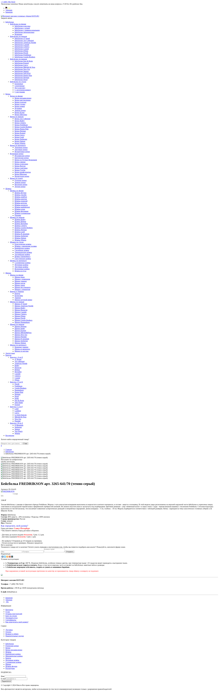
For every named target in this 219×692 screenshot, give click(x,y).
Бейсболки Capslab (22, 45)
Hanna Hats (19, 392)
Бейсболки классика (22, 26)
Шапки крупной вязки (23, 300)
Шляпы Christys (21, 226)
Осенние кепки (21, 180)
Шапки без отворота (22, 287)
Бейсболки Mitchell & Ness (25, 67)
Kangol (17, 405)
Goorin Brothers (20, 388)
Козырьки (18, 34)
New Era (18, 419)
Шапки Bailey (20, 308)
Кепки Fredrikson (21, 125)
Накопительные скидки (14, 636)
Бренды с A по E (16, 357)
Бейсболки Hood (21, 80)
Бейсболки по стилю (18, 82)
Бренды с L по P (16, 407)
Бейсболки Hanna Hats (23, 75)
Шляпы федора (20, 193)
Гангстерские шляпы (23, 259)
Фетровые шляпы (21, 265)
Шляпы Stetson (20, 238)
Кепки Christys (20, 123)
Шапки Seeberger (21, 341)
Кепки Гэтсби (20, 170)
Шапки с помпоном (22, 279)
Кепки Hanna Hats (22, 129)
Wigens (17, 433)
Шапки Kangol (20, 331)
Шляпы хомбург (21, 197)
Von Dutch (18, 431)
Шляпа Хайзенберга (22, 256)
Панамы (18, 215)
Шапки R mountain (22, 339)
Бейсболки (9, 22)
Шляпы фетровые (21, 211)
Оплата (8, 632)
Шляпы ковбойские (22, 207)
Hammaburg (19, 390)
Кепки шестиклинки (23, 100)
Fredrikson (18, 386)
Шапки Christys (21, 314)
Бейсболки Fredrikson (23, 55)
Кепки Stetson (20, 141)
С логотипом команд (23, 90)
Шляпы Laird (20, 232)
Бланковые (19, 84)
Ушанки (18, 298)
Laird (16, 409)
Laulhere (18, 411)
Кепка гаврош (20, 162)
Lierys (17, 413)
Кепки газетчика (21, 168)
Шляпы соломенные (22, 213)
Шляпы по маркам (17, 217)
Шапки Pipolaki (21, 337)
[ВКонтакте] (2, 556)
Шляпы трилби (20, 195)
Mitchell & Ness (20, 417)
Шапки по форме (16, 275)
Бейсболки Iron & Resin (24, 61)
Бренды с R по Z (16, 423)
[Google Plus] (10, 556)
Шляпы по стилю (17, 242)
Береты (17, 294)
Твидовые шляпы (21, 267)
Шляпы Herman (21, 230)
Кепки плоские (20, 102)
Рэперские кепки (12, 646)
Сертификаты (10, 620)
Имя (2, 676)
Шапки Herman (20, 326)
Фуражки (18, 108)
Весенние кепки (21, 184)
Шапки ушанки (21, 281)
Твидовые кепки (21, 150)
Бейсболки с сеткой (22, 28)
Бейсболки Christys (22, 47)
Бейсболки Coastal (22, 49)
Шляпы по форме (17, 191)
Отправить (69, 552)
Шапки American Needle (24, 306)
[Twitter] (5, 556)
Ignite (17, 398)
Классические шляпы (23, 244)
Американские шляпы (23, 252)
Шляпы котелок (21, 203)
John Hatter (19, 403)
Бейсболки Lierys (21, 65)
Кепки (7, 94)
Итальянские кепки (22, 156)
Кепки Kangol (20, 133)
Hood (17, 396)
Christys (18, 376)
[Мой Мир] (12, 556)
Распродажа (10, 668)
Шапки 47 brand (21, 304)
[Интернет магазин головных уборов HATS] (20, 16)
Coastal (17, 378)
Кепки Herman (20, 131)
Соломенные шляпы (22, 263)
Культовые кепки (16, 154)
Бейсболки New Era (22, 69)
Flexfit (17, 384)
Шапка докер (20, 285)
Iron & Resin (19, 400)
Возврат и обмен (11, 634)
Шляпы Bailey (20, 219)
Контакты (9, 610)
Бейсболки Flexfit (21, 53)
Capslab (17, 374)
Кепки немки (20, 106)
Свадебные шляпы (22, 250)
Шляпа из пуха (20, 271)
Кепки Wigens (20, 143)
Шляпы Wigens (20, 240)
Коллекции (9, 435)
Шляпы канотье (21, 199)
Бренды (8, 355)
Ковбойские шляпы (22, 248)
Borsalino (18, 372)
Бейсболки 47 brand (22, 38)
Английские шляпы (22, 254)
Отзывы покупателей (13, 614)
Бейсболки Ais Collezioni (24, 40)
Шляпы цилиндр (21, 205)
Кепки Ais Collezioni (22, 119)
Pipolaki (18, 421)
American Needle (21, 363)
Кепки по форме (16, 96)
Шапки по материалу (18, 345)
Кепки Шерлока (21, 115)
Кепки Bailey (20, 121)
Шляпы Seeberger (21, 236)
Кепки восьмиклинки (23, 98)
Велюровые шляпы (22, 269)
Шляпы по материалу (18, 261)
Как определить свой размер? (14, 526)
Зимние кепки (20, 110)
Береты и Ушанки (17, 291)
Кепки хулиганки (21, 164)
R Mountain (19, 425)
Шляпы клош (20, 209)
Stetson (17, 429)
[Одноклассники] (7, 556)
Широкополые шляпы (14, 656)
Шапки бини (20, 277)
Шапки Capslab (20, 312)
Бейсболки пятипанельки (24, 32)
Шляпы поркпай (21, 201)
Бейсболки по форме (18, 24)
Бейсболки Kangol (22, 63)
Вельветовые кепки (22, 152)
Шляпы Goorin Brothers (24, 228)
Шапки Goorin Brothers (23, 320)
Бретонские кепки (22, 158)
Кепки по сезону (16, 178)
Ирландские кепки (22, 176)
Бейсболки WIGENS (23, 73)
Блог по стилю (11, 616)
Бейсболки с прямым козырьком (27, 30)
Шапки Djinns (20, 316)
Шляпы (8, 189)
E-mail (3, 679)
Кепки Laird (19, 137)
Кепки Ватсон (20, 166)
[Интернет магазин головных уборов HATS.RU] (2, 575)
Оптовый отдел (11, 618)
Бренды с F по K (16, 382)
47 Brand (18, 359)
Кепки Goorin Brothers (23, 127)
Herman (17, 394)
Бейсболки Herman (22, 78)
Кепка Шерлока (21, 174)
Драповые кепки (21, 147)
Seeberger (18, 427)
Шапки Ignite (20, 328)
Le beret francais (21, 415)
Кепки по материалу (18, 145)
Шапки (8, 273)
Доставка (9, 630)
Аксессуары (10, 353)
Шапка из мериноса (22, 349)
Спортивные (20, 86)
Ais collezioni (20, 361)
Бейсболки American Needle (25, 43)
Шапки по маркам (17, 302)
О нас (7, 612)
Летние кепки (20, 187)
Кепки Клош (19, 112)
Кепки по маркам (16, 117)
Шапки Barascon (21, 310)
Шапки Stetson (20, 343)
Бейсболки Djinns (21, 51)
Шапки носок (20, 283)
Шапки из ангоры (22, 351)
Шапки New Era (21, 335)
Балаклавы (19, 296)
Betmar (17, 370)
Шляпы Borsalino (21, 224)
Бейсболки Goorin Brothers (25, 57)
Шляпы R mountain (22, 234)
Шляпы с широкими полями (26, 246)
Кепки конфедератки (23, 172)
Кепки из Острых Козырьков (26, 160)
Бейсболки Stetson (22, 71)
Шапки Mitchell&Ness (23, 333)
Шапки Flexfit (20, 318)
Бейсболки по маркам (18, 36)
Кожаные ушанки (21, 347)
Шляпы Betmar (20, 222)
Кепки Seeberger (21, 139)
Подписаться (6, 681)
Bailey (17, 366)
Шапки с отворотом (22, 289)
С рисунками (20, 92)
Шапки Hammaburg (22, 322)
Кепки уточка (20, 104)
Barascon (18, 368)
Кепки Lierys (20, 135)
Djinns (17, 380)
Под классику (20, 88)
